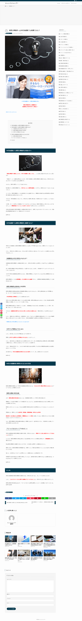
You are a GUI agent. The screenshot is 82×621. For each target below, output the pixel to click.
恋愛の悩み (63, 90)
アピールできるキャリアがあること (20, 137)
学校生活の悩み (64, 74)
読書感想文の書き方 (65, 119)
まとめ (13, 140)
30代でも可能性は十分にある (18, 132)
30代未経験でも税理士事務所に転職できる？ (21, 127)
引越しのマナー (64, 84)
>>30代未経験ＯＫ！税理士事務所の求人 (30, 101)
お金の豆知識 (63, 36)
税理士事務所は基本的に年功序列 (19, 130)
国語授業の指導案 (64, 65)
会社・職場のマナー (65, 57)
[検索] (76, 0)
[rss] (74, 0)
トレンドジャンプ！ (11, 3)
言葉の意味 (63, 116)
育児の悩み (63, 111)
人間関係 (62, 55)
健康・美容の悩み (64, 60)
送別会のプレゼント (64, 124)
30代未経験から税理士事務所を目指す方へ (21, 125)
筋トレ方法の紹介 (64, 108)
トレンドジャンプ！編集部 (11, 523)
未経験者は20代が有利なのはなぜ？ (20, 128)
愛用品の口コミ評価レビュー (66, 92)
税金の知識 (63, 106)
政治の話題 (63, 98)
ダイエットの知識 (64, 44)
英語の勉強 (63, 114)
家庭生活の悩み (64, 79)
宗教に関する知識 (64, 76)
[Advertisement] (41, 15)
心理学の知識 (63, 87)
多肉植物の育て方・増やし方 (66, 68)
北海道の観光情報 (64, 63)
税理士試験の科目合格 (17, 136)
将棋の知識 (63, 82)
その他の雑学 (63, 41)
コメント (9, 579)
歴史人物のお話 (64, 103)
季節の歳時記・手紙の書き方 (66, 71)
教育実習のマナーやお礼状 (66, 100)
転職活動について (9, 33)
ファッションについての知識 (66, 47)
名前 (8, 594)
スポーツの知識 (64, 39)
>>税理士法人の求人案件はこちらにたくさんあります (17, 321)
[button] (8, 498)
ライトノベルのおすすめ (65, 52)
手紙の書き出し (64, 95)
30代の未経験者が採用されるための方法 (20, 134)
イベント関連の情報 (64, 33)
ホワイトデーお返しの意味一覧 (67, 49)
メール (8, 598)
